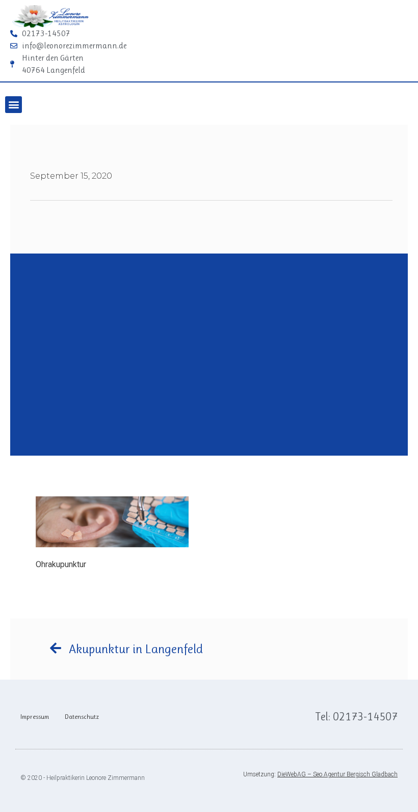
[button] (13, 104)
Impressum (34, 716)
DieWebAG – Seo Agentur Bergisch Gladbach (337, 774)
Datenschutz (82, 716)
